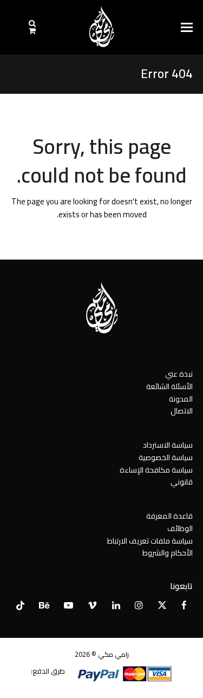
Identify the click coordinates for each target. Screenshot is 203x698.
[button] (187, 27)
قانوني (182, 482)
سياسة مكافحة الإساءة (156, 470)
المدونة (181, 399)
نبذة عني (179, 374)
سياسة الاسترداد (168, 445)
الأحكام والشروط (167, 553)
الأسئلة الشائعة (169, 386)
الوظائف (180, 528)
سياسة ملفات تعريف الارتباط (150, 541)
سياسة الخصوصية (166, 457)
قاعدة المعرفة (169, 516)
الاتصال (182, 411)
